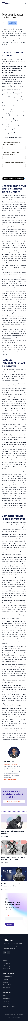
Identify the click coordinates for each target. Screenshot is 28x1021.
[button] (25, 3)
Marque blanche (7, 985)
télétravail (23, 547)
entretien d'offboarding (10, 325)
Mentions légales (16, 1017)
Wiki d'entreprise (7, 976)
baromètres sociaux (8, 678)
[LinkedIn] (4, 952)
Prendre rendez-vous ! (14, 801)
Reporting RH (6, 987)
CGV (9, 1017)
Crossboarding (7, 968)
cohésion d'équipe (15, 705)
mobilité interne (16, 559)
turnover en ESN (18, 225)
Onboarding (6, 963)
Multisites (5, 982)
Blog (4, 995)
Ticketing (5, 979)
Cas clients (6, 1001)
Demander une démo (9, 1006)
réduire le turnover (12, 522)
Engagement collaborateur (12, 23)
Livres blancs (6, 998)
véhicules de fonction (10, 636)
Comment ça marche (9, 1004)
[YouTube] (8, 952)
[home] (6, 3)
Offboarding (6, 966)
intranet (18, 582)
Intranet (5, 960)
